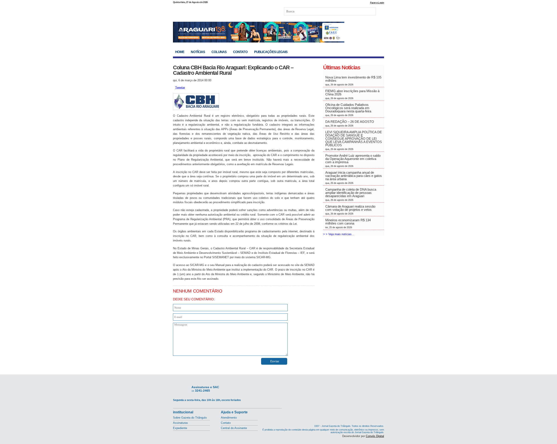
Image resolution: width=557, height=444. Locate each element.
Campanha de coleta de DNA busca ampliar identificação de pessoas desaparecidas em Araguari (350, 194)
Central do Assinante (234, 428)
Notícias (198, 52)
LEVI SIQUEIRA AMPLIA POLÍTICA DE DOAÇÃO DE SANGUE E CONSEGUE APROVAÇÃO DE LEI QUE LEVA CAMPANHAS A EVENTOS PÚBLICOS (353, 140)
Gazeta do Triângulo (218, 10)
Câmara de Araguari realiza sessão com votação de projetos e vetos (350, 210)
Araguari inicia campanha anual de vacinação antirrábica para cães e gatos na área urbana (353, 177)
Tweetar (180, 87)
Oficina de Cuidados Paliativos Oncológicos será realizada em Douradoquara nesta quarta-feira (348, 109)
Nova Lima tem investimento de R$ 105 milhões (353, 80)
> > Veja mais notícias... (338, 234)
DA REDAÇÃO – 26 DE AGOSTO (349, 123)
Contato (240, 52)
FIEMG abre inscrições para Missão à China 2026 (352, 94)
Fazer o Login (377, 2)
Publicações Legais (271, 52)
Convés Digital (375, 436)
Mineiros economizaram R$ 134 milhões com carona (348, 223)
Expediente (180, 428)
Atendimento (229, 417)
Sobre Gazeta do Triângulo (190, 417)
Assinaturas (180, 422)
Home (179, 52)
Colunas (218, 52)
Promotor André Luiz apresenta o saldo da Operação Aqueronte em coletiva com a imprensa (353, 160)
